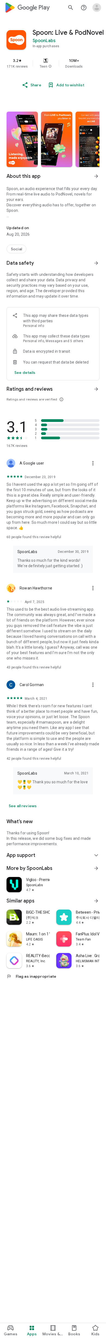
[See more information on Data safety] (96, 263)
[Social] (16, 249)
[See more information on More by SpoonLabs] (96, 868)
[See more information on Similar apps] (96, 900)
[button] (50, 66)
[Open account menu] (96, 7)
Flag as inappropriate (31, 976)
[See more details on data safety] (25, 372)
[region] (53, 63)
